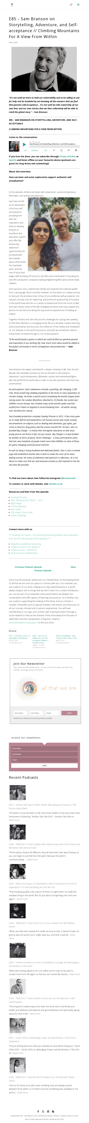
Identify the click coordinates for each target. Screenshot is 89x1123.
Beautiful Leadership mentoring (26, 544)
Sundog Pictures (19, 497)
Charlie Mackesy (18, 506)
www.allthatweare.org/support (23, 622)
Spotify (12, 160)
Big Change (16, 503)
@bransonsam (68, 478)
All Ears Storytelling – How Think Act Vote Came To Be (66, 637)
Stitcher (71, 156)
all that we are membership (24, 553)
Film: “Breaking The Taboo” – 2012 (27, 500)
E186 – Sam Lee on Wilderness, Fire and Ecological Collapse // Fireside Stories (40, 639)
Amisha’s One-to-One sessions (25, 547)
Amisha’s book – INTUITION (24, 550)
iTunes (62, 156)
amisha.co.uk (55, 483)
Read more (14, 820)
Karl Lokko (16, 509)
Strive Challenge (18, 515)
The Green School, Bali (21, 512)
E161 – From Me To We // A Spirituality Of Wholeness (19, 637)
